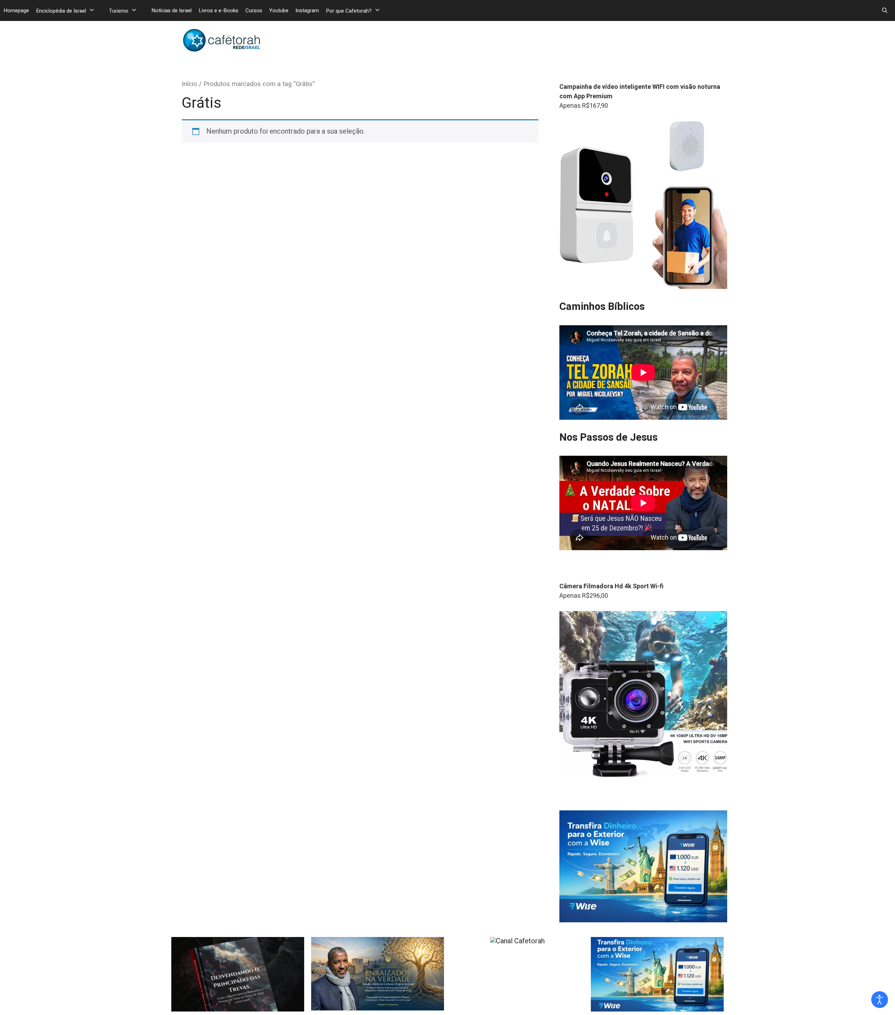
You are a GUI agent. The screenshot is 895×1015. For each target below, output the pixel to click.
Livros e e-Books (218, 10)
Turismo (118, 11)
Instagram (307, 10)
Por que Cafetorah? (349, 11)
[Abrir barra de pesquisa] (884, 10)
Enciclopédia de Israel (61, 11)
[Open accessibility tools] (879, 999)
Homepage (16, 10)
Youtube (278, 10)
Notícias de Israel (171, 10)
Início (189, 84)
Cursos (253, 10)
